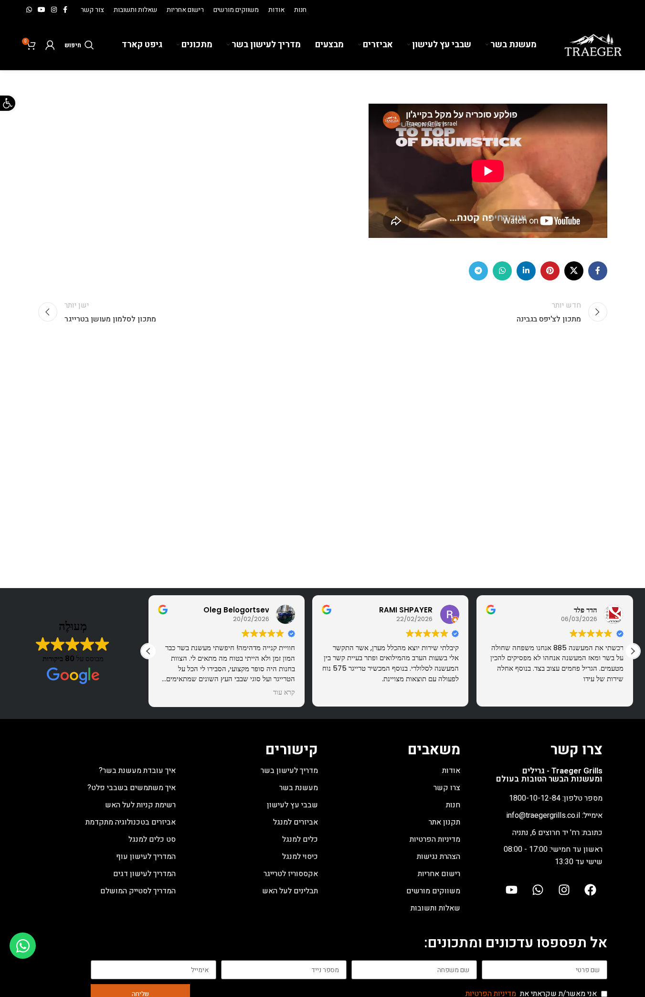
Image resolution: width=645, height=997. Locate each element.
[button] (632, 651)
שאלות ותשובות (435, 908)
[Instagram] (564, 889)
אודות (451, 770)
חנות (453, 805)
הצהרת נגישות (438, 856)
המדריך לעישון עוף (146, 856)
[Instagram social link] (54, 10)
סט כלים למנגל (152, 839)
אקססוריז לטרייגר (291, 873)
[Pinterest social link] (550, 270)
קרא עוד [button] (284, 692)
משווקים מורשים (433, 891)
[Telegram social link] (478, 270)
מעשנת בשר (298, 787)
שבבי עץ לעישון (292, 805)
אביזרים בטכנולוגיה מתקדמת (130, 822)
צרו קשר (447, 787)
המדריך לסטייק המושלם (138, 891)
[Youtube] (512, 889)
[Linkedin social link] (526, 270)
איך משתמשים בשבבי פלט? (131, 787)
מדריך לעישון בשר (289, 770)
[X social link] (573, 270)
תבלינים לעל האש (290, 891)
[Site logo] (593, 44)
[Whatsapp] (538, 889)
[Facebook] (591, 889)
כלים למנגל (300, 839)
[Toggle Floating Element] (23, 946)
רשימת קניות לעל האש (140, 805)
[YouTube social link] (41, 10)
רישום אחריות (439, 873)
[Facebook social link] (65, 10)
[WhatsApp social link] (29, 10)
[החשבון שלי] (50, 44)
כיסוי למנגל (300, 856)
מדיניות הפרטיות (435, 839)
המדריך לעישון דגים (144, 873)
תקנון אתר (444, 822)
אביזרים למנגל (295, 822)
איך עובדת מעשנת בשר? (137, 770)
